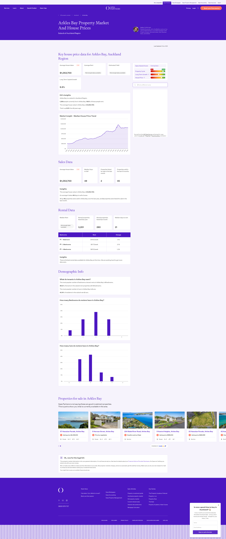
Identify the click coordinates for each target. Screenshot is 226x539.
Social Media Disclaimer (153, 520)
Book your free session (87, 496)
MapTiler (148, 135)
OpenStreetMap (156, 135)
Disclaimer (114, 520)
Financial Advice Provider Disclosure (139, 461)
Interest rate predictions (135, 504)
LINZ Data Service (147, 134)
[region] (150, 111)
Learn (14, 8)
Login (194, 8)
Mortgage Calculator (134, 507)
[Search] (198, 8)
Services (6, 8)
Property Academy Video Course (158, 504)
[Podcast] (59, 500)
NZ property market (65, 15)
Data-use (165, 520)
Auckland (76, 15)
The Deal (151, 502)
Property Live (153, 496)
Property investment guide (135, 493)
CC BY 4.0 (141, 135)
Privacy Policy (124, 520)
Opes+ (219, 2)
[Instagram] (67, 500)
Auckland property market (135, 496)
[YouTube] (63, 500)
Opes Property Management (189, 2)
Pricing (188, 8)
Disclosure (104, 520)
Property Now (153, 499)
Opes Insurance (212, 2)
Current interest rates (134, 502)
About (22, 8)
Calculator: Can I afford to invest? (90, 493)
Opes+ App (43, 8)
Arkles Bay (85, 15)
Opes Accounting (202, 2)
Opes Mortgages (176, 2)
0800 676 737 (63, 506)
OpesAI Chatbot (31, 8)
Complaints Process (137, 520)
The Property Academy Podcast (158, 493)
